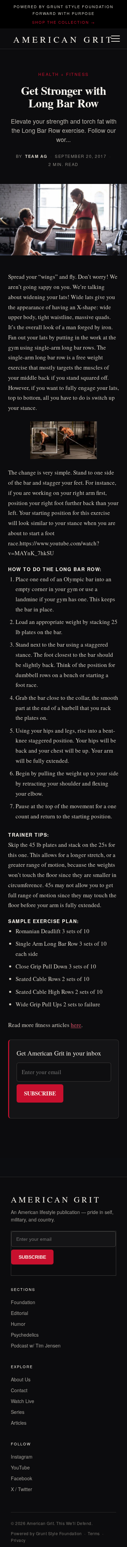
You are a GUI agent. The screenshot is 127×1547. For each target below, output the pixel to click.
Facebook (21, 1478)
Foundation (23, 1302)
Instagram (22, 1456)
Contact (19, 1390)
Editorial (19, 1313)
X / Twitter (21, 1489)
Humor (18, 1323)
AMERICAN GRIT (63, 39)
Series (17, 1411)
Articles (18, 1422)
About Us (20, 1379)
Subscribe (40, 1093)
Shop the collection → (63, 22)
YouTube (20, 1467)
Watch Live (22, 1401)
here (76, 1025)
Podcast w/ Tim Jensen (36, 1345)
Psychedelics (25, 1334)
